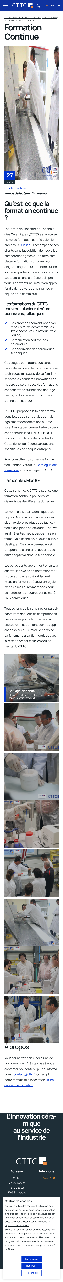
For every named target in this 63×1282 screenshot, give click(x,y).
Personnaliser (31, 1273)
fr (46, 5)
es (59, 5)
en (53, 5)
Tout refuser (31, 1266)
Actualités (9, 20)
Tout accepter (31, 1259)
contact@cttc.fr (25, 1074)
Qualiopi (25, 245)
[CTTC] (22, 5)
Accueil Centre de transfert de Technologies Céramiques (30, 17)
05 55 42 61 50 (46, 1178)
